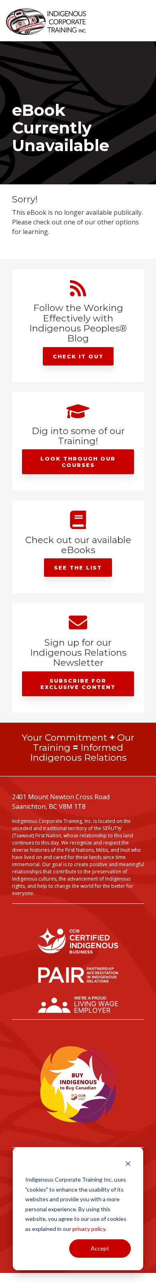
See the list (78, 567)
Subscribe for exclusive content (78, 683)
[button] (145, 19)
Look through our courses (78, 461)
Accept (100, 1248)
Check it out (78, 356)
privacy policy (88, 1228)
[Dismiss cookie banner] (128, 1165)
